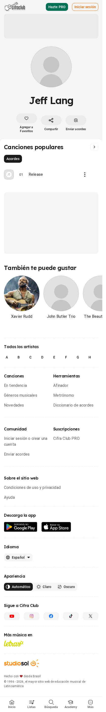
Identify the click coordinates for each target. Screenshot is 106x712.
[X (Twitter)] (90, 616)
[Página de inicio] (15, 7)
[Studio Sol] (21, 663)
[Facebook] (51, 616)
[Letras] (13, 643)
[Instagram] (31, 616)
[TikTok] (71, 616)
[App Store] (56, 527)
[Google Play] (20, 527)
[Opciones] (85, 174)
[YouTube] (12, 616)
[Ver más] (94, 147)
